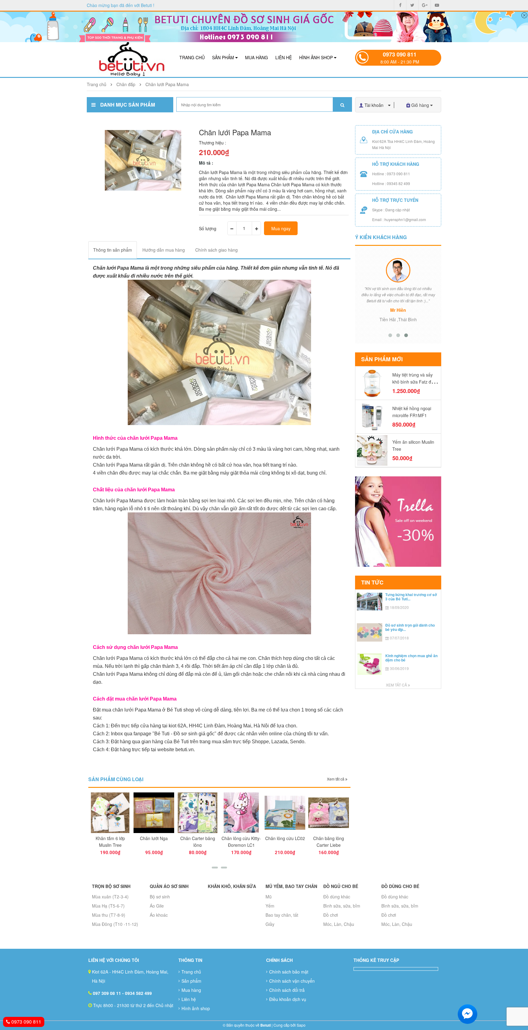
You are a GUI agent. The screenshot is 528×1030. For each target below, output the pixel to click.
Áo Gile (157, 906)
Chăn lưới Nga (154, 838)
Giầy (270, 924)
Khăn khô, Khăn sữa (232, 886)
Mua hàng (256, 57)
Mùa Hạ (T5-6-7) (108, 906)
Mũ (269, 897)
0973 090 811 (399, 54)
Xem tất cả (336, 778)
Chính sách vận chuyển (292, 981)
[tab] (112, 250)
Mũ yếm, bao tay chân (291, 886)
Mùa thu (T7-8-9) (108, 915)
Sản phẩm (223, 57)
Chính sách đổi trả (287, 990)
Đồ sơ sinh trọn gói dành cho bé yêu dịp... (410, 627)
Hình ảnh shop (316, 57)
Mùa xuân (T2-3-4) (110, 897)
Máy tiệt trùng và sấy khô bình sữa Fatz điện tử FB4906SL (414, 382)
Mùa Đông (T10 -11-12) (115, 924)
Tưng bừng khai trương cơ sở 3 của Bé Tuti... (411, 596)
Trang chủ (192, 57)
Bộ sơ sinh (160, 897)
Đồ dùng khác (336, 897)
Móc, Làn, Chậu (338, 924)
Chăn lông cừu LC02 (285, 838)
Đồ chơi (330, 915)
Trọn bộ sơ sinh (111, 886)
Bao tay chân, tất (282, 915)
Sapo (301, 1025)
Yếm (270, 906)
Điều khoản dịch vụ (287, 999)
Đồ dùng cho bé (400, 886)
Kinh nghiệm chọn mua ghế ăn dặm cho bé (411, 657)
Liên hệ (283, 57)
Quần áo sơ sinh (169, 886)
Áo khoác (159, 915)
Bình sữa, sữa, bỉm (341, 906)
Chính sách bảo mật (288, 972)
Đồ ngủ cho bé (340, 886)
